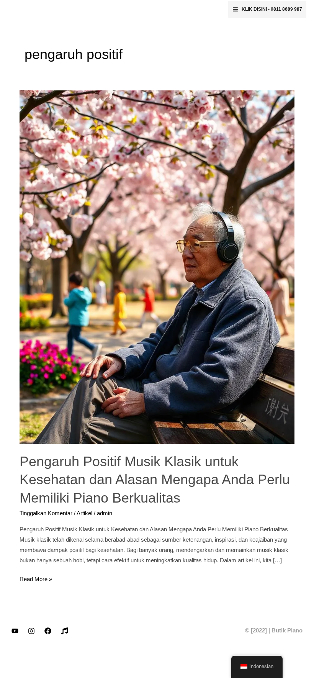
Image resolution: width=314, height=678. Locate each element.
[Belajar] (64, 630)
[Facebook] (47, 630)
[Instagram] (31, 630)
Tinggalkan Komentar (46, 513)
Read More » (36, 578)
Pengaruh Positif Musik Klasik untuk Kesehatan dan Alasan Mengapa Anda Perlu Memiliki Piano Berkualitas (155, 480)
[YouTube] (14, 630)
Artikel (84, 513)
